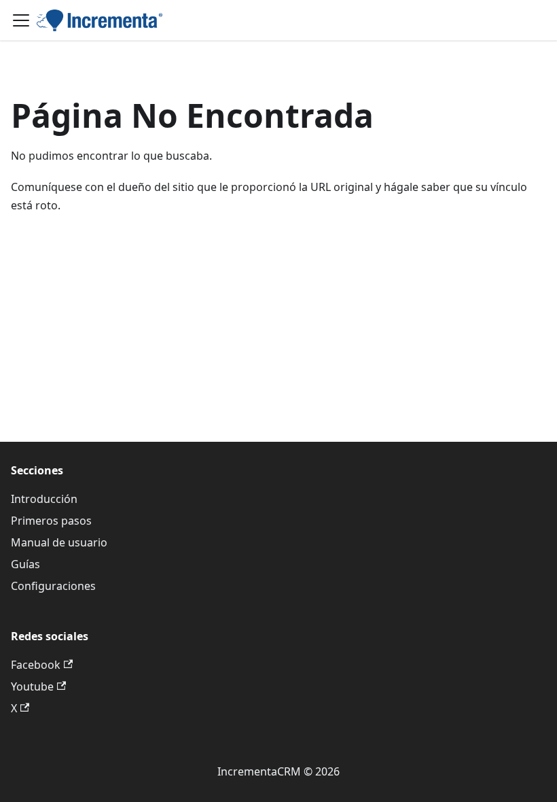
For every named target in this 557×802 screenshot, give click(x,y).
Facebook (35, 664)
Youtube (32, 686)
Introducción (44, 498)
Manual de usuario (59, 542)
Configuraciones (53, 585)
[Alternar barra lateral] (21, 20)
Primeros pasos (51, 520)
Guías (25, 564)
